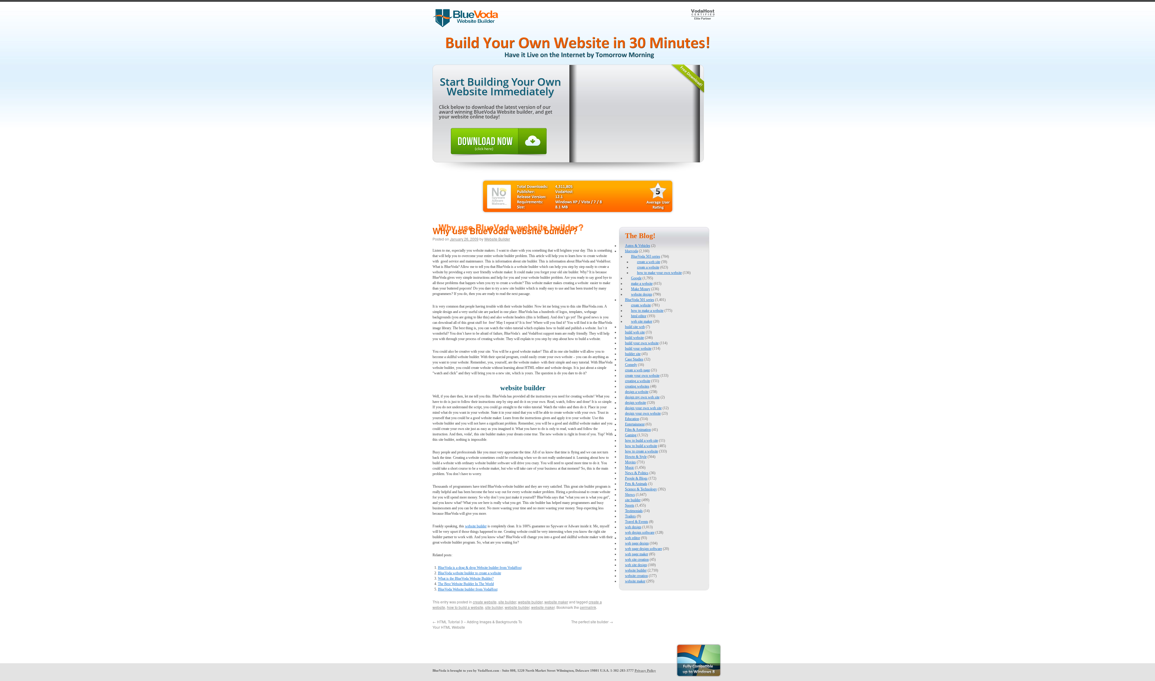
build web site (635, 332)
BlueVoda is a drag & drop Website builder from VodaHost (480, 568)
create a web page (637, 370)
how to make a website (647, 310)
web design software (639, 532)
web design (633, 527)
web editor (632, 538)
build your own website (642, 343)
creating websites (637, 386)
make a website (642, 283)
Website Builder (497, 238)
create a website (648, 267)
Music (629, 467)
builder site (633, 354)
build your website (638, 348)
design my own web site (642, 397)
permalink (588, 607)
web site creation (637, 559)
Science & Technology (641, 489)
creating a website (637, 381)
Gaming (630, 435)
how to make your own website (659, 273)
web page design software (643, 549)
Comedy (631, 365)
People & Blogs (636, 478)
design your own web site (643, 408)
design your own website (643, 413)
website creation (636, 576)
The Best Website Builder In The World (466, 584)
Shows (630, 494)
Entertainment (635, 424)
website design (641, 294)
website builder (476, 526)
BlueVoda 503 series (645, 256)
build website (634, 338)
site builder (507, 601)
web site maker (641, 321)
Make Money (640, 289)
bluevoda (631, 251)
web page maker (636, 554)
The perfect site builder (592, 621)
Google (636, 278)
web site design (636, 565)
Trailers (630, 516)
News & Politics (636, 473)
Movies (630, 462)
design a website (636, 392)
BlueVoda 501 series (639, 300)
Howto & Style (636, 457)
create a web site (648, 262)
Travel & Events (636, 522)
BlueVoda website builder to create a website (469, 573)
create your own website (642, 375)
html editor (638, 316)
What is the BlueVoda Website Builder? (466, 578)
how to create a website (641, 451)
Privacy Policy (645, 670)
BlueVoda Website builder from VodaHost (467, 589)
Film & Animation (638, 430)
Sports (629, 505)
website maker (556, 601)
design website (635, 402)
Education (632, 419)
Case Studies (634, 359)
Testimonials (634, 511)
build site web (635, 327)
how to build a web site (641, 440)
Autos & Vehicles (637, 246)
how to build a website (465, 607)
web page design (637, 543)
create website (485, 601)
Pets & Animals (636, 484)
